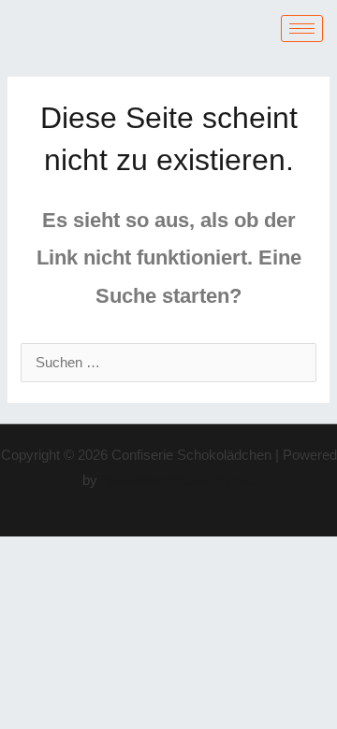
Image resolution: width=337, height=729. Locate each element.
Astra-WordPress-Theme (177, 480)
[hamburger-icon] (302, 28)
